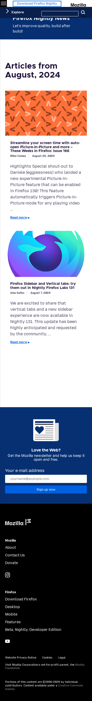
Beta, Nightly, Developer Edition (33, 630)
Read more (18, 217)
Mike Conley (18, 156)
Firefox (10, 592)
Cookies (47, 657)
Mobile (11, 614)
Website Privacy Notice (20, 657)
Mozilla (79, 4)
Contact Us (15, 555)
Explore (18, 12)
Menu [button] (3, 3)
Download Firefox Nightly (37, 3)
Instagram (7, 575)
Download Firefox (21, 599)
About (10, 547)
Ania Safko (17, 293)
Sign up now (46, 489)
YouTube (7, 641)
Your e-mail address (24, 470)
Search (83, 12)
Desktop (12, 607)
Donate (11, 563)
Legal (61, 657)
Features (13, 622)
